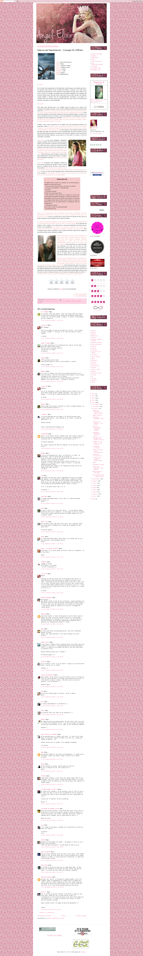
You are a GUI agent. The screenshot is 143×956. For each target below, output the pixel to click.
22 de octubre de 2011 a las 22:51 (52, 729)
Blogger (83, 952)
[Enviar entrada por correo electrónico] (60, 299)
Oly (42, 691)
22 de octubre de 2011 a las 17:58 (52, 592)
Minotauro (94, 360)
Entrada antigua (81, 915)
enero (95, 496)
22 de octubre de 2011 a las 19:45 (52, 670)
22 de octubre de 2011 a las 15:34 (52, 381)
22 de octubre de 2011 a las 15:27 (52, 366)
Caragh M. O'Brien (71, 301)
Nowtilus (94, 364)
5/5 (64, 301)
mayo (94, 487)
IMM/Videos (94, 57)
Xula (42, 508)
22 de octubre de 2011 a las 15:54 (52, 470)
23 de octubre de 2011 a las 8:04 (51, 771)
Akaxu (42, 536)
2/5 (47, 301)
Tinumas (93, 378)
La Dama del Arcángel (96, 447)
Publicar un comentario (46, 912)
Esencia (93, 346)
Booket (93, 332)
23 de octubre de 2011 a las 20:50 (52, 860)
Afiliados (94, 66)
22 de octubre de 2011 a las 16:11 (52, 503)
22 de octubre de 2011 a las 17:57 (52, 557)
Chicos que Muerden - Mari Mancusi (98, 468)
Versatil (94, 380)
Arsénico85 (44, 433)
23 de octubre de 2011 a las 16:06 (52, 835)
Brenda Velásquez (46, 597)
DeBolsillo (94, 335)
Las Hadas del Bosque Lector (50, 808)
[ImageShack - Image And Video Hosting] (90, 145)
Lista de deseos (96, 61)
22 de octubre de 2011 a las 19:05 (52, 637)
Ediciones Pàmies (96, 342)
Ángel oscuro (45, 642)
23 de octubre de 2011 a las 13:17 (52, 804)
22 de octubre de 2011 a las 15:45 (52, 448)
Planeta (93, 367)
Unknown (43, 614)
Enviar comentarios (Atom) (55, 918)
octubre (95, 408)
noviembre (96, 406)
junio (95, 485)
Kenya (42, 764)
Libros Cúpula (95, 356)
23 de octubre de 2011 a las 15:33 (52, 820)
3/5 (54, 301)
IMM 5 (94, 462)
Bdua (42, 752)
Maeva (93, 358)
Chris (42, 710)
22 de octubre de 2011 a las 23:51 (52, 747)
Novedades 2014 (96, 68)
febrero (95, 494)
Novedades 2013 (96, 70)
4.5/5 (57, 301)
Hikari (43, 719)
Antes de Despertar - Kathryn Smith (98, 412)
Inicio (64, 915)
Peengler (43, 562)
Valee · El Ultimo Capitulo (49, 548)
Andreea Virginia (46, 877)
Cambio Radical (97, 415)
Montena (93, 362)
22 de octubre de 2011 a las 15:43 (52, 429)
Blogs (93, 59)
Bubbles (43, 371)
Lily (42, 825)
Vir (42, 475)
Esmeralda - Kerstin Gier (97, 455)
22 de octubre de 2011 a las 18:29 (52, 624)
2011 (93, 402)
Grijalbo (94, 350)
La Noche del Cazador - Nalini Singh (97, 459)
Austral (93, 330)
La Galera (94, 354)
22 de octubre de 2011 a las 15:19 (52, 338)
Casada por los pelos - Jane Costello (97, 443)
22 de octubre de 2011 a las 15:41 (52, 409)
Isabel (43, 840)
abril (95, 489)
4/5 (61, 301)
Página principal (96, 54)
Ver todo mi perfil (96, 133)
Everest (61, 289)
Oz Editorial (95, 365)
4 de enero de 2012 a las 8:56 (50, 909)
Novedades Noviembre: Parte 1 (97, 434)
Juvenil (79, 301)
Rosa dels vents (96, 373)
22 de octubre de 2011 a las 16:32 (52, 531)
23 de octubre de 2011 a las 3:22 (51, 759)
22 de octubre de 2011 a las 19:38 (52, 656)
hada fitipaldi (45, 851)
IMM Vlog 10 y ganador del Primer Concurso (98, 438)
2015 (93, 393)
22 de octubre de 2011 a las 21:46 (52, 714)
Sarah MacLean (95, 102)
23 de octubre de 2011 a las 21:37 (52, 872)
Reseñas (40, 302)
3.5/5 (50, 301)
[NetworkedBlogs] (97, 172)
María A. (43, 892)
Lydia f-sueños (45, 343)
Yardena (43, 776)
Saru (42, 701)
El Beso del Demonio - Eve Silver (98, 423)
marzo (95, 492)
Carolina (43, 661)
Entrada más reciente (44, 915)
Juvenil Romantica (82, 296)
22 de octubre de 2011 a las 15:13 (52, 320)
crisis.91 (44, 325)
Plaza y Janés (95, 369)
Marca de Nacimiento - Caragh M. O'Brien (97, 428)
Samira (43, 404)
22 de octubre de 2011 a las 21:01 (52, 705)
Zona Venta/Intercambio (97, 64)
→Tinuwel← (44, 414)
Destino (93, 337)
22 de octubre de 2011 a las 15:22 (52, 353)
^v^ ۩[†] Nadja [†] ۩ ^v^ (49, 789)
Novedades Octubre (98, 464)
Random (93, 371)
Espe (42, 628)
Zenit (93, 382)
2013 (93, 398)
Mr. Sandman (44, 311)
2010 (93, 499)
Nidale (43, 358)
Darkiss (93, 334)
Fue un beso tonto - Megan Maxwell (98, 475)
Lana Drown (44, 865)
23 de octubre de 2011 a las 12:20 (52, 784)
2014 (93, 396)
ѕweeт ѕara (44, 521)
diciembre (96, 404)
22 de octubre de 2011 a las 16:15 (52, 517)
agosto (95, 481)
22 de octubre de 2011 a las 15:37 (52, 399)
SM (92, 376)
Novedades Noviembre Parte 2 (98, 418)
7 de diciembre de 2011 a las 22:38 (52, 887)
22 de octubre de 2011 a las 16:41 (52, 543)
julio (95, 483)
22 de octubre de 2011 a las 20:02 (52, 686)
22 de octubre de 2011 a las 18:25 (52, 609)
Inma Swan (44, 496)
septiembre (96, 479)
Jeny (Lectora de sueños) (49, 734)
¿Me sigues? (97, 174)
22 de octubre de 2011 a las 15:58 (52, 491)
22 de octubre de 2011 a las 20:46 (52, 697)
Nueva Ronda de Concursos (97, 472)
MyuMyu (43, 453)
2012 (93, 400)
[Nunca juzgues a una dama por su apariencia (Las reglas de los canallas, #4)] (99, 98)
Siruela (93, 375)
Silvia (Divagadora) (47, 675)
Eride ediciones (96, 344)
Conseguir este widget (54, 935)
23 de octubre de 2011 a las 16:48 (52, 847)
